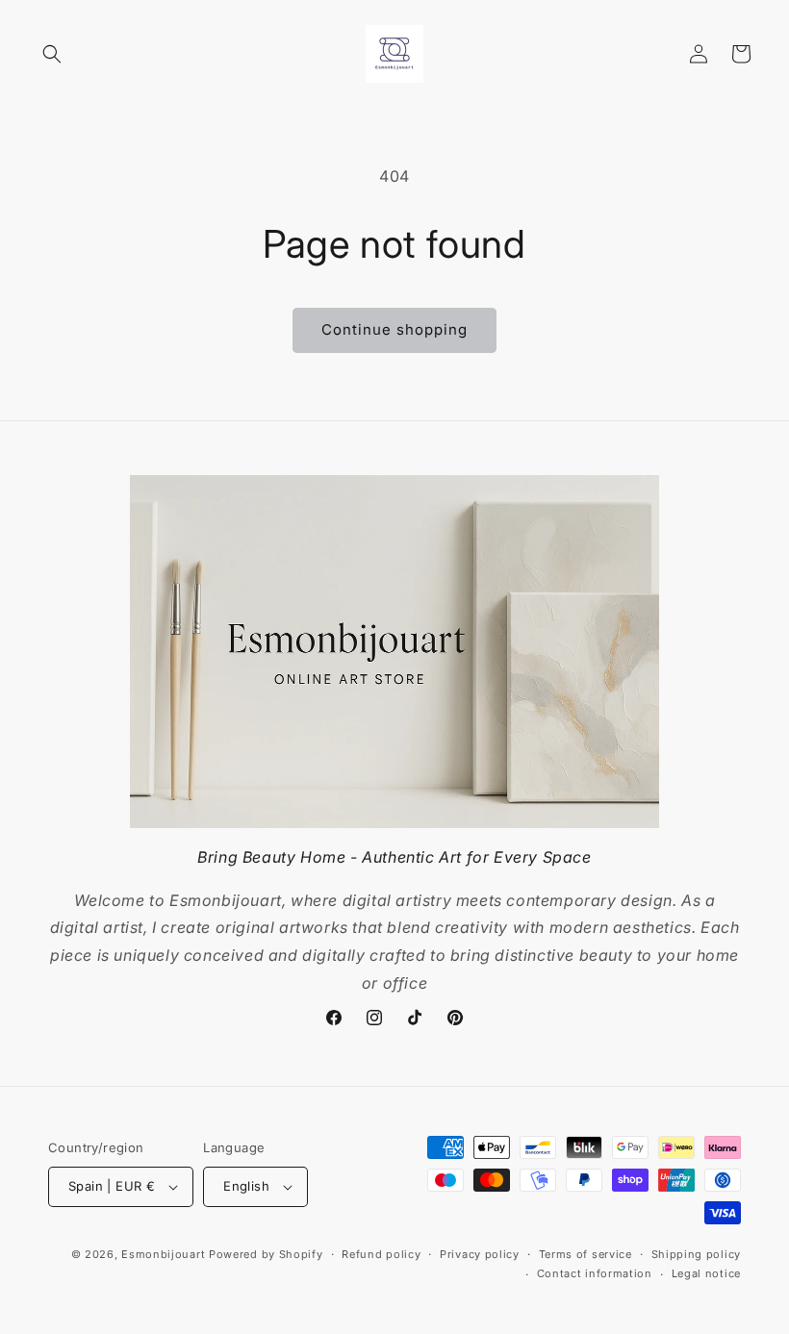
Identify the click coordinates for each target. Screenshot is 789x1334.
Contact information (594, 1273)
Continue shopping (394, 329)
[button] (52, 54)
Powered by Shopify (266, 1254)
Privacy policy (480, 1254)
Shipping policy (696, 1254)
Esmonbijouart (165, 1254)
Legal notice (706, 1273)
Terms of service (585, 1254)
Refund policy (381, 1254)
